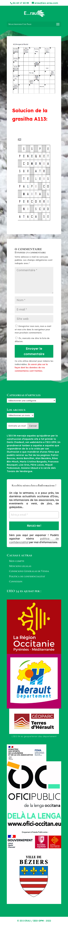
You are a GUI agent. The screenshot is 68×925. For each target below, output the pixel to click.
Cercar (33, 425)
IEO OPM (38, 920)
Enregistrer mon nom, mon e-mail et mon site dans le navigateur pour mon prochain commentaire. (33, 329)
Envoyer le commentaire (34, 351)
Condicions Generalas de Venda (29, 571)
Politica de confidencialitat (27, 576)
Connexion (15, 581)
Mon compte (16, 561)
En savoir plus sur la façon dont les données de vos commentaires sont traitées (31, 367)
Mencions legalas (20, 566)
